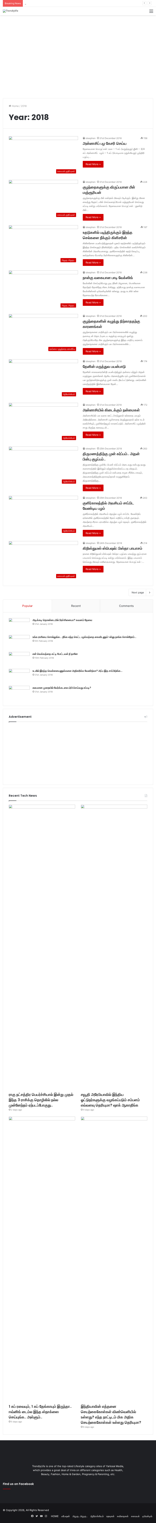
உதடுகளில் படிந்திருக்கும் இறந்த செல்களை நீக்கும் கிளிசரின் (107, 235)
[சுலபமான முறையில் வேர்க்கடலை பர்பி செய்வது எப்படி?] (19, 693)
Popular (27, 606)
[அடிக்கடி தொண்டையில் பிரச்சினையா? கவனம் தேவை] (19, 625)
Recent (76, 606)
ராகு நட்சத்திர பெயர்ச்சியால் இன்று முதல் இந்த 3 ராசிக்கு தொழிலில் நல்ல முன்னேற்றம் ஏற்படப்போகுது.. (41, 1100)
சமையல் (135, 1516)
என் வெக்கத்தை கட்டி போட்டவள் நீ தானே (55, 654)
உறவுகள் (110, 1516)
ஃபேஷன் (65, 1516)
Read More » (93, 164)
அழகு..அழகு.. (80, 1516)
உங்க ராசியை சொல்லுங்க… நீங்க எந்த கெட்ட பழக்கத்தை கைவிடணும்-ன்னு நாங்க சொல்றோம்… (84, 637)
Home (15, 105)
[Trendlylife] (10, 11)
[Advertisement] (78, 27)
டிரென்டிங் (147, 1516)
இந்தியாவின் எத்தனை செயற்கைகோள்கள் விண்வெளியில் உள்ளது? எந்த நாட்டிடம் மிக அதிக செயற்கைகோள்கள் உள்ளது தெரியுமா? (111, 1414)
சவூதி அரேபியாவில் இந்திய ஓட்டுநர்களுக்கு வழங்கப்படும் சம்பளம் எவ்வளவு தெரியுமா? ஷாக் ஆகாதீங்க (77, 3)
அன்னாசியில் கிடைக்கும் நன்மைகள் (111, 410)
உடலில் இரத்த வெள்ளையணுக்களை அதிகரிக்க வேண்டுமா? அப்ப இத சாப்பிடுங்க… (78, 671)
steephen (91, 138)
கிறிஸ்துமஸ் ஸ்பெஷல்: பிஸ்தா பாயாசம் (112, 548)
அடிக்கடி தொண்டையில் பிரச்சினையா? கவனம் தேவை (62, 620)
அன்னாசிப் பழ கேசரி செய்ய (105, 143)
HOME (55, 1516)
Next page (138, 592)
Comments (126, 606)
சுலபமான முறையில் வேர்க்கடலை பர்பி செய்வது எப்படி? (62, 688)
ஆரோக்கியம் (97, 1516)
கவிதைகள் (122, 1516)
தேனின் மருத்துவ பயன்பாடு (104, 366)
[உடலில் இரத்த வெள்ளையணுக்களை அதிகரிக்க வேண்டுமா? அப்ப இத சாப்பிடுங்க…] (19, 676)
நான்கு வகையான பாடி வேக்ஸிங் (108, 277)
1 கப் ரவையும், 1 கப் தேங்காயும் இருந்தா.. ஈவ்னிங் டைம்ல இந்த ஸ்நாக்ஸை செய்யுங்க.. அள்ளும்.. (40, 1412)
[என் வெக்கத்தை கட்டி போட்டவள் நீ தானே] (19, 659)
